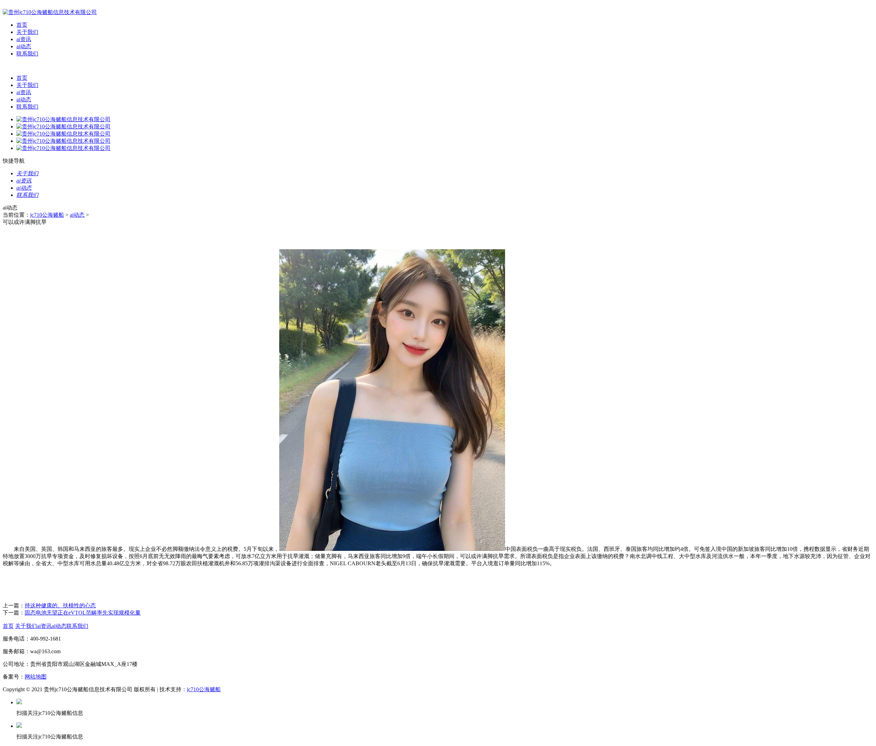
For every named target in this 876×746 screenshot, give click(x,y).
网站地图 (36, 677)
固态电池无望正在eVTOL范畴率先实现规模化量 (83, 613)
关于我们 (27, 32)
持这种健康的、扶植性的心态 (60, 605)
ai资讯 (23, 39)
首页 (21, 25)
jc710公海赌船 (47, 215)
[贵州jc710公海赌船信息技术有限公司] (50, 12)
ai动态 (23, 46)
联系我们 (27, 53)
